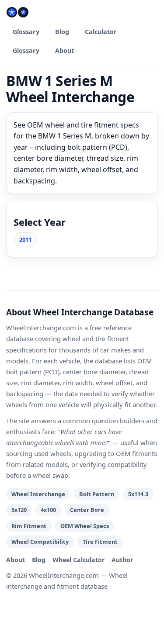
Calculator (101, 32)
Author (122, 560)
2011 (25, 240)
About (64, 50)
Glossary (26, 32)
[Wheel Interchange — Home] (17, 12)
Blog (62, 32)
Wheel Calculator (78, 560)
